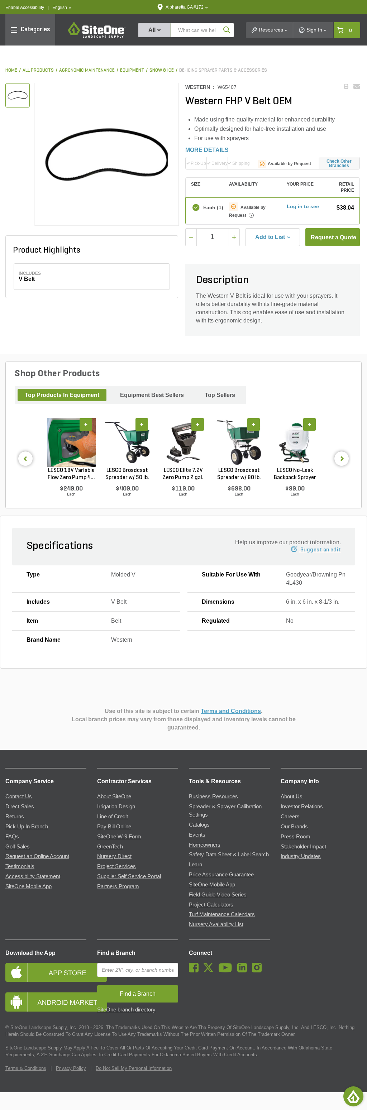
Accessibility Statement (32, 876)
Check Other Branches (339, 163)
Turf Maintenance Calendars (222, 914)
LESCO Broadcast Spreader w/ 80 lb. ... (239, 474)
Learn (195, 864)
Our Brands (294, 826)
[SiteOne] (97, 36)
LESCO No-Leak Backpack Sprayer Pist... (295, 474)
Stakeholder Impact (303, 847)
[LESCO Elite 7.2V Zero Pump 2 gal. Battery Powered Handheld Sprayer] (183, 442)
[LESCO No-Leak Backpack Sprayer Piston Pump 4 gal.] (295, 442)
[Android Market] (45, 1002)
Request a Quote (333, 237)
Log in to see (303, 206)
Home (11, 70)
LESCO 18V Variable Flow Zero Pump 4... (71, 474)
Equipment (132, 70)
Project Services (116, 866)
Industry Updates (301, 856)
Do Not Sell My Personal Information (134, 1068)
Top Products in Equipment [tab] (62, 395)
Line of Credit (112, 816)
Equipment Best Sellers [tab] (152, 395)
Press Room (295, 836)
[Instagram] (258, 970)
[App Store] (45, 972)
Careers (290, 816)
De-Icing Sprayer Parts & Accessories (223, 70)
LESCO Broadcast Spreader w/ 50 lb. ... (127, 474)
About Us (291, 796)
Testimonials (19, 866)
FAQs (12, 836)
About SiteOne (114, 796)
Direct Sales (19, 806)
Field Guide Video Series (218, 895)
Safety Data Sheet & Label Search (229, 854)
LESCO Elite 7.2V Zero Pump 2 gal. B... (183, 474)
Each (212, 207)
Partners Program (118, 886)
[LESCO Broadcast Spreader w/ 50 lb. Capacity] (127, 442)
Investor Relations (302, 806)
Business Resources (213, 796)
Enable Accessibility (24, 7)
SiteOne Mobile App (28, 886)
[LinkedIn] (244, 970)
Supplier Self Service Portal (129, 876)
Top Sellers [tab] (220, 395)
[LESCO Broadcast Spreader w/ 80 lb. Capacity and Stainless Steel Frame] (239, 442)
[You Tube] (227, 970)
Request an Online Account (37, 856)
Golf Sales (17, 847)
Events (197, 835)
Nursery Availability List (216, 924)
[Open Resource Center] (353, 1096)
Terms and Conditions (231, 711)
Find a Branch (116, 953)
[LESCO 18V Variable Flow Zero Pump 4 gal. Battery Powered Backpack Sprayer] (71, 442)
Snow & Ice (161, 70)
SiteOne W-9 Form (119, 836)
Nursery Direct (114, 856)
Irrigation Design (116, 806)
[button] (61, 8)
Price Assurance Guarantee (221, 874)
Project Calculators (211, 905)
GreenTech (110, 847)
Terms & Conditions (25, 1068)
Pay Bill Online (114, 826)
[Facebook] (195, 970)
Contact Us (18, 796)
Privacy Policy (71, 1068)
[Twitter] (210, 970)
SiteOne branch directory (126, 1010)
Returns (14, 816)
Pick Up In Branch (26, 826)
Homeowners (204, 845)
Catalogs (199, 825)
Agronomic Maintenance (87, 70)
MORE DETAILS (207, 150)
